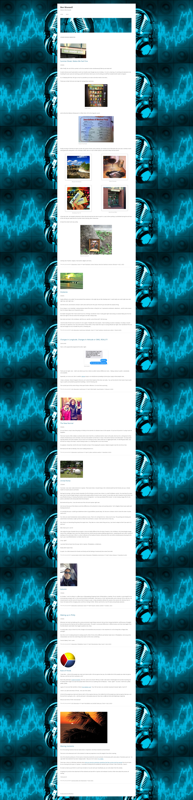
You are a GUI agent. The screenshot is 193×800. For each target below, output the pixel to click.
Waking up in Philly (67, 615)
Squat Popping (100, 389)
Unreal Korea (65, 481)
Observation (74, 264)
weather (99, 452)
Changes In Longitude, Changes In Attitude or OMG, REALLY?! (84, 339)
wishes (111, 330)
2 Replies (62, 65)
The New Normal (66, 423)
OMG (92, 389)
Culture (110, 555)
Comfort (101, 605)
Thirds (103, 703)
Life (72, 330)
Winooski (115, 264)
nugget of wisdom (75, 679)
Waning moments (67, 746)
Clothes (97, 605)
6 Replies (62, 295)
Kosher (92, 264)
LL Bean (90, 452)
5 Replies (62, 427)
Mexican (96, 264)
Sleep (99, 644)
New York (101, 264)
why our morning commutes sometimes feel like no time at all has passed (103, 762)
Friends (84, 555)
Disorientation (95, 644)
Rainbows (105, 264)
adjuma (83, 376)
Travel (78, 264)
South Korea (82, 330)
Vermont (110, 264)
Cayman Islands (74, 555)
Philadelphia (95, 555)
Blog (67, 14)
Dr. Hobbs (100, 759)
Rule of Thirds (65, 670)
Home (61, 14)
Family (80, 555)
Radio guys (99, 703)
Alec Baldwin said (86, 687)
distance (115, 555)
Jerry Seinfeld (93, 703)
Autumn (63, 589)
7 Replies (62, 593)
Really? (94, 389)
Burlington (88, 264)
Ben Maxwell (66, 7)
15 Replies (62, 484)
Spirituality (87, 330)
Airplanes (64, 292)
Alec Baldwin (87, 703)
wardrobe (95, 452)
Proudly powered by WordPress (66, 793)
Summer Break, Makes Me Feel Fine (74, 61)
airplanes (101, 330)
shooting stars (107, 330)
